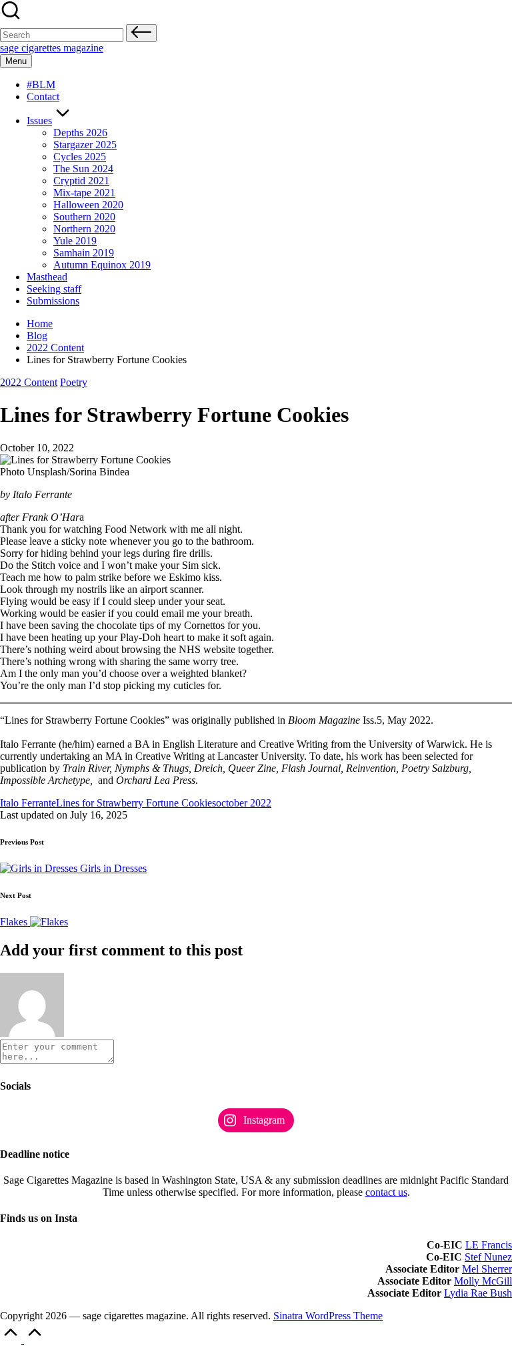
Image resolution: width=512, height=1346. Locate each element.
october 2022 (243, 803)
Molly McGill (483, 1281)
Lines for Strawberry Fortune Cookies (136, 803)
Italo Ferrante (28, 803)
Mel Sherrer (487, 1269)
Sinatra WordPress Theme (328, 1315)
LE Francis (488, 1245)
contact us (386, 1192)
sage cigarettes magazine (51, 47)
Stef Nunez (488, 1257)
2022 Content (28, 382)
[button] (141, 33)
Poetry (73, 382)
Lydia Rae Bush (478, 1293)
